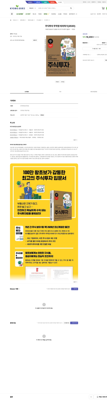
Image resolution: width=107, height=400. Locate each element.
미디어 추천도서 (13, 130)
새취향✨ (46, 14)
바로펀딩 (53, 14)
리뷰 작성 (75, 289)
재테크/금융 (30, 20)
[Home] (10, 20)
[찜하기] (91, 397)
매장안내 (104, 2)
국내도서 (15, 20)
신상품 (59, 14)
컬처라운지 (72, 14)
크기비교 (62, 81)
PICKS (65, 14)
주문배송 (99, 2)
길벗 (11, 36)
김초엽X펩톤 (19, 14)
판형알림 (42, 115)
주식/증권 (39, 20)
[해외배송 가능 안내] (90, 54)
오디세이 (28, 14)
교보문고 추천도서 (14, 137)
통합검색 (31, 8)
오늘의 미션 (93, 14)
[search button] (71, 8)
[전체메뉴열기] (12, 14)
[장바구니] (103, 8)
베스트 (34, 14)
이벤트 (40, 14)
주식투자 (46, 20)
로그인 (89, 2)
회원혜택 (93, 2)
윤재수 (11, 34)
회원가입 (84, 2)
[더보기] (76, 14)
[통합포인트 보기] (88, 42)
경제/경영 (22, 20)
